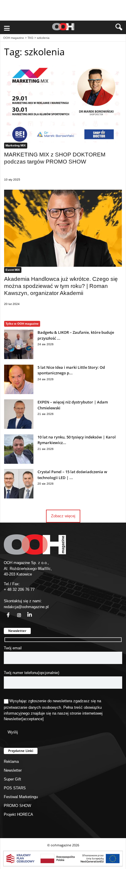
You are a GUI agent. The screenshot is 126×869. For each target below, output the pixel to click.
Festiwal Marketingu (21, 797)
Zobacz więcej (63, 516)
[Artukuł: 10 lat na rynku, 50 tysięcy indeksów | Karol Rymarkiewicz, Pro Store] (18, 462)
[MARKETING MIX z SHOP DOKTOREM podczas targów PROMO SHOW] (63, 104)
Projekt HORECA (18, 814)
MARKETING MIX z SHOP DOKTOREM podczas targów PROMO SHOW (54, 158)
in (26, 612)
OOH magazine (13, 37)
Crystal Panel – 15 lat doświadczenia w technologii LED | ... (72, 474)
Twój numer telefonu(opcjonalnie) (31, 672)
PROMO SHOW (17, 805)
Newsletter (13, 719)
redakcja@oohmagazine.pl (26, 607)
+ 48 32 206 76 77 (19, 589)
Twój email (13, 648)
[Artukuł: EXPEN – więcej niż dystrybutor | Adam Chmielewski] (18, 427)
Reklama (11, 761)
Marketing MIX (16, 145)
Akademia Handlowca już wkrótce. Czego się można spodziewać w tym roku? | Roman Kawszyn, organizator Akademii (61, 286)
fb (5, 612)
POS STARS (15, 788)
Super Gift (12, 779)
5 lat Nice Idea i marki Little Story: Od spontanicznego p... (71, 370)
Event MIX (13, 269)
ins (15, 612)
